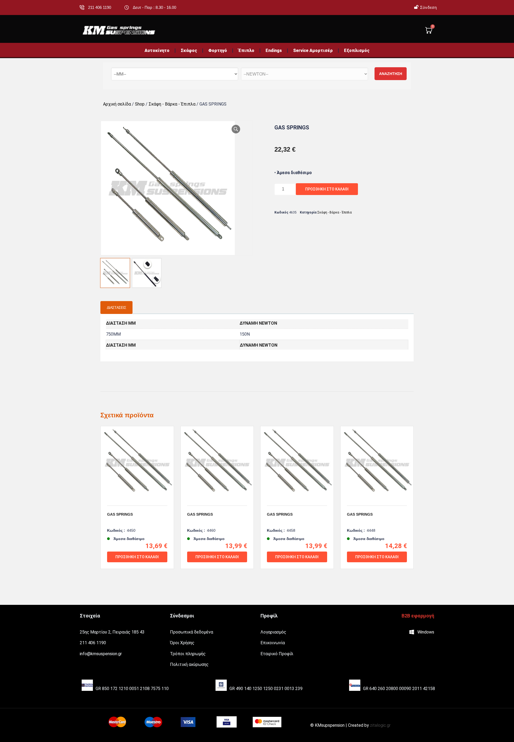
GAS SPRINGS (120, 514)
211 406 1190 (99, 7)
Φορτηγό (217, 50)
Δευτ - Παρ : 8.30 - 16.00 (154, 7)
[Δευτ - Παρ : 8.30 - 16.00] (126, 7)
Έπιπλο (246, 50)
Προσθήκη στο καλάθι (327, 189)
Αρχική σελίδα (117, 104)
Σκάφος (189, 50)
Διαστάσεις (116, 307)
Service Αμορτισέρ (313, 50)
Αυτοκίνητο (157, 50)
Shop (140, 104)
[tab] (116, 307)
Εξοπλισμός (356, 50)
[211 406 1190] (82, 7)
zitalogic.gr (380, 725)
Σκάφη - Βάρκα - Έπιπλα (172, 104)
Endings (274, 50)
